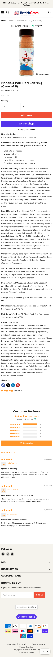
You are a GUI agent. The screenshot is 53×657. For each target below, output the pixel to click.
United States (25, 607)
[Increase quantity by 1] (23, 106)
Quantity (4, 101)
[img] (6, 459)
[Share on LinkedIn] (13, 385)
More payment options (26, 130)
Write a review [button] (27, 443)
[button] (7, 390)
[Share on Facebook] (3, 385)
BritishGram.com (11, 90)
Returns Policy (24, 644)
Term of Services (38, 644)
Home (3, 20)
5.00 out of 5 (33, 416)
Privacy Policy (11, 644)
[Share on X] (8, 385)
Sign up (39, 594)
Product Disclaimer (26, 647)
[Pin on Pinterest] (18, 385)
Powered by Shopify (26, 652)
